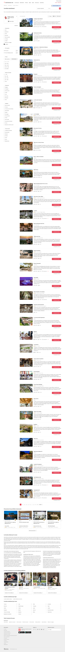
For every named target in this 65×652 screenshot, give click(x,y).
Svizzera (19, 614)
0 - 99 (6, 74)
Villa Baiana (50, 587)
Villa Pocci (21, 587)
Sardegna (5, 610)
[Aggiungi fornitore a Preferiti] (31, 19)
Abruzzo (34, 610)
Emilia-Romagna (20, 606)
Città (6, 94)
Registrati (59, 2)
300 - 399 (6, 79)
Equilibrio (35, 424)
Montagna (6, 97)
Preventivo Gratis (56, 27)
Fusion (6, 137)
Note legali (5, 630)
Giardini (6, 112)
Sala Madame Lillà (37, 477)
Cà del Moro (36, 344)
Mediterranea (7, 141)
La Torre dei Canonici (38, 99)
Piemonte (5, 606)
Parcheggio (6, 114)
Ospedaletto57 (37, 490)
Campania (34, 606)
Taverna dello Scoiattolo (38, 358)
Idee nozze (37, 2)
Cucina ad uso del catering (9, 108)
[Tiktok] (43, 629)
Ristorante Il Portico (38, 128)
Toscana (5, 604)
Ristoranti (6, 35)
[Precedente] (4, 520)
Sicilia (34, 604)
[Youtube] (41, 629)
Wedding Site (6, 644)
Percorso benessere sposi (24, 522)
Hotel (6, 33)
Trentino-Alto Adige (7, 612)
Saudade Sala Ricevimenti (39, 304)
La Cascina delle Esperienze (39, 317)
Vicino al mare (7, 90)
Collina (6, 92)
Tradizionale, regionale (8, 130)
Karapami (35, 74)
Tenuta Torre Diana (37, 411)
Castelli (6, 40)
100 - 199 (6, 76)
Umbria (19, 608)
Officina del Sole (37, 236)
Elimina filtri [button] (16, 25)
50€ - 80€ (6, 63)
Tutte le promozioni (32, 530)
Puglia (48, 606)
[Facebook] (34, 629)
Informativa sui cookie (7, 634)
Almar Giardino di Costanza (39, 291)
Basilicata (19, 612)
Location (6, 44)
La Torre (35, 210)
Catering (6, 38)
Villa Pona (36, 438)
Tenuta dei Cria (37, 60)
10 (37, 504)
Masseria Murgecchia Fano (39, 223)
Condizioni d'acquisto (7, 631)
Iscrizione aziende (6, 639)
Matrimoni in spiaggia (8, 42)
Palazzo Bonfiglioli (37, 87)
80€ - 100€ (7, 65)
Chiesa (6, 117)
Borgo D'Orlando (37, 250)
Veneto (5, 608)
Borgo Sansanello (37, 263)
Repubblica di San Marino (7, 614)
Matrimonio (5, 5)
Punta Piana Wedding (38, 384)
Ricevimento (22, 2)
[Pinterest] (38, 629)
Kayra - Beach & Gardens (38, 156)
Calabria (49, 608)
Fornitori (26, 2)
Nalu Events (36, 398)
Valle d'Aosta (50, 612)
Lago (6, 99)
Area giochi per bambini (8, 121)
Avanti (40, 504)
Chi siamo (5, 640)
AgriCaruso (36, 169)
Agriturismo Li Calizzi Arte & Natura (41, 47)
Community (42, 2)
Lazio (19, 604)
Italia (50, 629)
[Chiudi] (17, 16)
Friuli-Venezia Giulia (50, 610)
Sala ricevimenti (7, 105)
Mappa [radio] (59, 16)
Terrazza (6, 107)
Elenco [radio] (51, 16)
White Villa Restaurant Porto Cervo (41, 183)
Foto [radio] (55, 16)
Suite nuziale (7, 119)
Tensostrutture (7, 115)
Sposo (33, 2)
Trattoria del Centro (38, 33)
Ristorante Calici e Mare (38, 196)
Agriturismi (6, 31)
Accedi (56, 2)
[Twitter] (36, 629)
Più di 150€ (6, 68)
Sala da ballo (7, 110)
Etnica (6, 139)
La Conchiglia (36, 114)
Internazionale (7, 132)
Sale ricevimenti (7, 37)
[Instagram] (40, 629)
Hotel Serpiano (37, 371)
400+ (6, 81)
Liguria (34, 608)
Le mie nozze (17, 2)
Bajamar (35, 331)
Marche (19, 610)
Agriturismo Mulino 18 (38, 451)
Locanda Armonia (37, 587)
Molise (34, 612)
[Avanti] (61, 520)
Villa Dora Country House (39, 142)
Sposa (30, 2)
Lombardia (49, 604)
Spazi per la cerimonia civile (9, 124)
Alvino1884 (36, 277)
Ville (5, 30)
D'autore (6, 135)
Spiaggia (6, 87)
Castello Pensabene (38, 464)
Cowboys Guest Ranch (38, 18)
